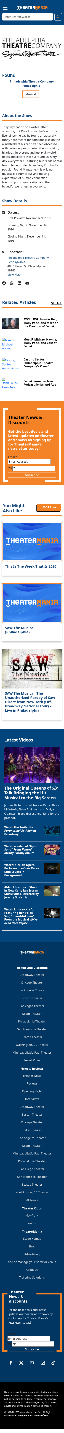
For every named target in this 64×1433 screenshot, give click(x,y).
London (32, 1223)
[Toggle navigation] (2, 7)
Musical (30, 94)
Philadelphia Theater (32, 1021)
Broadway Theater (32, 975)
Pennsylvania (16, 262)
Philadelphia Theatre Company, (32, 81)
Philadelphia (31, 86)
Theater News (32, 1076)
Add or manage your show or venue (32, 1262)
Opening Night (32, 1091)
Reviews (32, 1083)
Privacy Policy (23, 1415)
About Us (32, 1270)
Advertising (32, 1254)
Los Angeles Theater (32, 990)
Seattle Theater (32, 1037)
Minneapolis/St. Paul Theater (32, 1052)
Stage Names (32, 1239)
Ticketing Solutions (32, 1277)
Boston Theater (32, 998)
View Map (14, 275)
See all (56, 303)
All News (32, 1200)
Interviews (32, 1099)
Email (12, 457)
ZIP (10, 468)
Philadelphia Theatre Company (28, 258)
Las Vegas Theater (32, 1006)
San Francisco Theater (32, 1029)
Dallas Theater (32, 1130)
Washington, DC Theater (32, 1045)
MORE (47, 507)
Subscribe (32, 475)
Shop (32, 1246)
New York (32, 1215)
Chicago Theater (32, 982)
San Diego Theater (32, 1169)
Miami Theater (32, 1014)
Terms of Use (41, 1415)
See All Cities (32, 1060)
